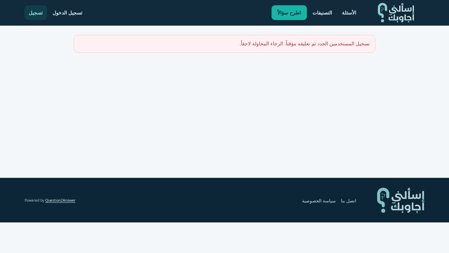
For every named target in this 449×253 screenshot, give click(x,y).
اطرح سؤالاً (289, 12)
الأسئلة (349, 12)
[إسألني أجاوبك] (396, 12)
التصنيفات (322, 12)
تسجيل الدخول (67, 12)
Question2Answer (60, 200)
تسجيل (36, 12)
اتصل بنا (348, 201)
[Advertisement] (224, 107)
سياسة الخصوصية (319, 201)
